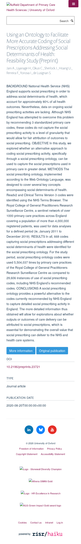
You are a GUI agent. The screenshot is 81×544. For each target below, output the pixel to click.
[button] (73, 3)
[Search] (72, 20)
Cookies (22, 522)
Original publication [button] (52, 350)
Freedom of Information (31, 448)
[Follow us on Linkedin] (29, 430)
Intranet (49, 522)
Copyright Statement (26, 454)
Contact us (36, 522)
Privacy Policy (54, 448)
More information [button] (21, 350)
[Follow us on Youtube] (52, 430)
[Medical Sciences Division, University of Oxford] (40, 439)
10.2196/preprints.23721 (23, 366)
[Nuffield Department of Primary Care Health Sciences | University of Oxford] (34, 6)
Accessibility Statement (53, 454)
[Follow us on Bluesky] (41, 430)
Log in (60, 522)
